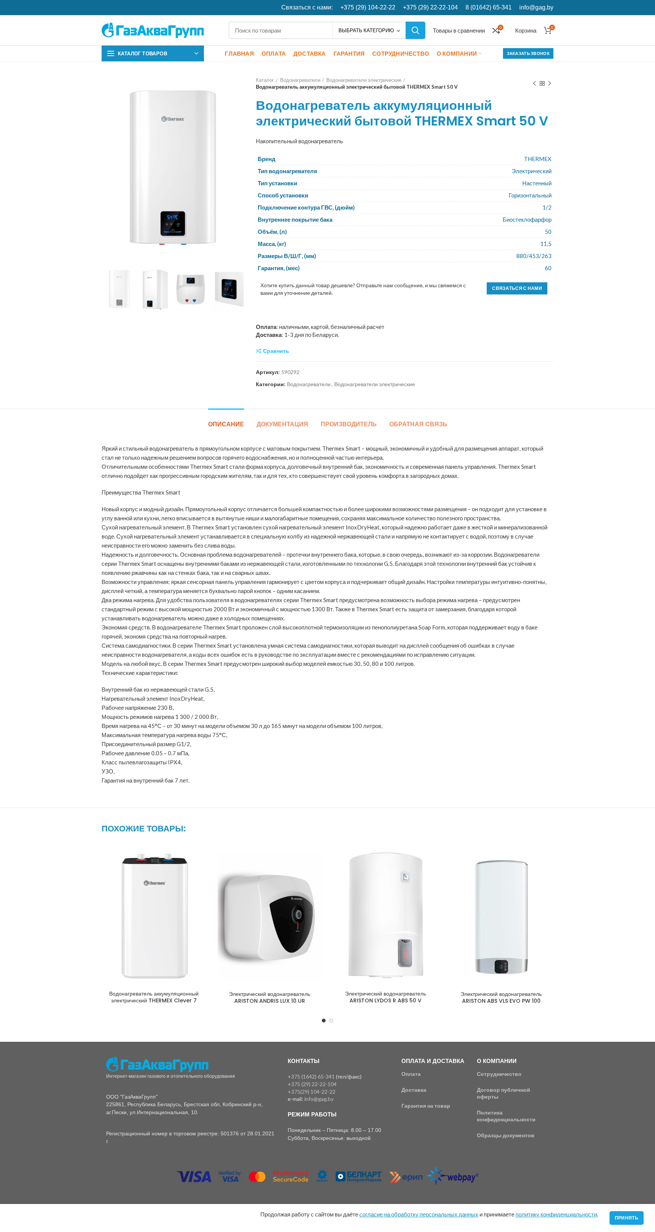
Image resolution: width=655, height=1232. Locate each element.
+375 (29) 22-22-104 (430, 7)
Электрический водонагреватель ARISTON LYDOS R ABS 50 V (385, 997)
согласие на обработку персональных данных (418, 1214)
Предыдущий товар (534, 83)
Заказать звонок (528, 53)
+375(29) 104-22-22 (311, 1091)
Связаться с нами (517, 288)
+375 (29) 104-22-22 (367, 7)
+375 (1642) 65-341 (311, 1076)
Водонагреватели (300, 80)
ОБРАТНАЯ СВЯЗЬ (418, 424)
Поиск (415, 30)
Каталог (265, 80)
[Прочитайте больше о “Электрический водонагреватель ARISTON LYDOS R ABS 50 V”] (432, 859)
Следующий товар (549, 83)
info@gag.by (536, 7)
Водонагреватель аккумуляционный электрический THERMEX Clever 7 (154, 997)
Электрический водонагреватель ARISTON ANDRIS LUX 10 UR (269, 997)
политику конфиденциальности (556, 1214)
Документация (282, 424)
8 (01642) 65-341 (488, 7)
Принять (626, 1218)
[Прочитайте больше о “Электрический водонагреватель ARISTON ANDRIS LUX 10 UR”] (316, 859)
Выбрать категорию (366, 30)
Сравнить (276, 351)
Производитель (349, 424)
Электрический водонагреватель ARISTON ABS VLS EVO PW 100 (501, 997)
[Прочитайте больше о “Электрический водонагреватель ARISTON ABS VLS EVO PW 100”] (547, 859)
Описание (226, 424)
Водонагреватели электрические (363, 80)
